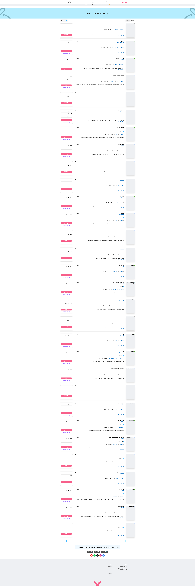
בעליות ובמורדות (120, 127)
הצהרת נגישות (88, 578)
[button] (68, 2)
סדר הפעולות (121, 265)
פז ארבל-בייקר (121, 214)
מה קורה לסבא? (121, 144)
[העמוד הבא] (66, 541)
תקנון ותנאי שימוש (106, 578)
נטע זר (123, 334)
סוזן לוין (122, 145)
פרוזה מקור (121, 47)
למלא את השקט (121, 454)
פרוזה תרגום (121, 64)
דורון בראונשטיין (121, 369)
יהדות (122, 99)
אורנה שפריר (122, 76)
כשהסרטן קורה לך (120, 472)
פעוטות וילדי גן (120, 150)
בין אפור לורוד (121, 196)
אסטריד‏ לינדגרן (121, 352)
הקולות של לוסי (121, 403)
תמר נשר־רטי (121, 266)
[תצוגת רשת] (64, 20)
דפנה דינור (122, 387)
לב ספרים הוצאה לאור (114, 374)
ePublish (116, 202)
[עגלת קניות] (70, 2)
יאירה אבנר (122, 162)
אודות (111, 564)
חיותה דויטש (122, 94)
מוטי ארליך (122, 524)
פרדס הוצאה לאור (114, 271)
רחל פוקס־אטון (116, 94)
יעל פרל (122, 404)
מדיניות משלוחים (109, 568)
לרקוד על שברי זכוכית (120, 248)
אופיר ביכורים (115, 461)
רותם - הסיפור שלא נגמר (119, 230)
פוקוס (113, 512)
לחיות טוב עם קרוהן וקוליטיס (118, 282)
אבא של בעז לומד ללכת (119, 24)
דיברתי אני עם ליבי (120, 92)
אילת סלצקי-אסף (121, 455)
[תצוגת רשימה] (66, 20)
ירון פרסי (122, 231)
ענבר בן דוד (122, 335)
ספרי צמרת (112, 81)
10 (77, 541)
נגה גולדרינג (122, 111)
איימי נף (122, 421)
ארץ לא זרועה (121, 523)
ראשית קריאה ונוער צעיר (119, 358)
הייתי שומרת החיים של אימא (118, 75)
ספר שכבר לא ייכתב (120, 489)
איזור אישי (110, 573)
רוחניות (119, 99)
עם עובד (116, 64)
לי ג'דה (118, 42)
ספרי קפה (113, 47)
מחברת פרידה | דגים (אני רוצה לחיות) (116, 437)
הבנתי (86, 4)
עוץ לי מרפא (121, 299)
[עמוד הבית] (126, 7)
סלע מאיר (116, 29)
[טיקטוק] (97, 555)
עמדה (118, 185)
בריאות (117, 512)
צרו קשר (125, 564)
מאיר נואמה (122, 42)
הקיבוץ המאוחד (111, 358)
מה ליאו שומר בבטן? (120, 385)
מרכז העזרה (110, 566)
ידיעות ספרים (114, 99)
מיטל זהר (122, 438)
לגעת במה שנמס (121, 110)
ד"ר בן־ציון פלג (121, 300)
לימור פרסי (119, 231)
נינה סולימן (122, 473)
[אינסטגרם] (100, 555)
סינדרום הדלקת (121, 506)
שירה (122, 185)
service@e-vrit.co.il (123, 566)
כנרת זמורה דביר (115, 496)
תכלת (116, 427)
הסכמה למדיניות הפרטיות (91, 4)
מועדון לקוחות (109, 571)
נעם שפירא (122, 25)
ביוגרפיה (121, 29)
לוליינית (122, 179)
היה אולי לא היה (121, 161)
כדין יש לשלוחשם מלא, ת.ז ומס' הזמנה (122, 569)
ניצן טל (123, 128)
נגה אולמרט (122, 180)
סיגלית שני (122, 249)
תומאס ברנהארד (121, 59)
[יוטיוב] (91, 555)
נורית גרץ (122, 490)
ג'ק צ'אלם (122, 507)
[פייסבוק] (103, 555)
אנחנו (123, 317)
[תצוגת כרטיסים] (61, 20)
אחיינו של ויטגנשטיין (120, 58)
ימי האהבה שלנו (121, 420)
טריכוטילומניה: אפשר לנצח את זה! (117, 368)
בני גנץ (123, 318)
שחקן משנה (122, 41)
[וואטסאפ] (94, 555)
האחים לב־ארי (121, 351)
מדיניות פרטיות (96, 578)
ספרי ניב (115, 150)
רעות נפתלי (122, 283)
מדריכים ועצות (121, 289)
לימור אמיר (122, 197)
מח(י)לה (122, 213)
